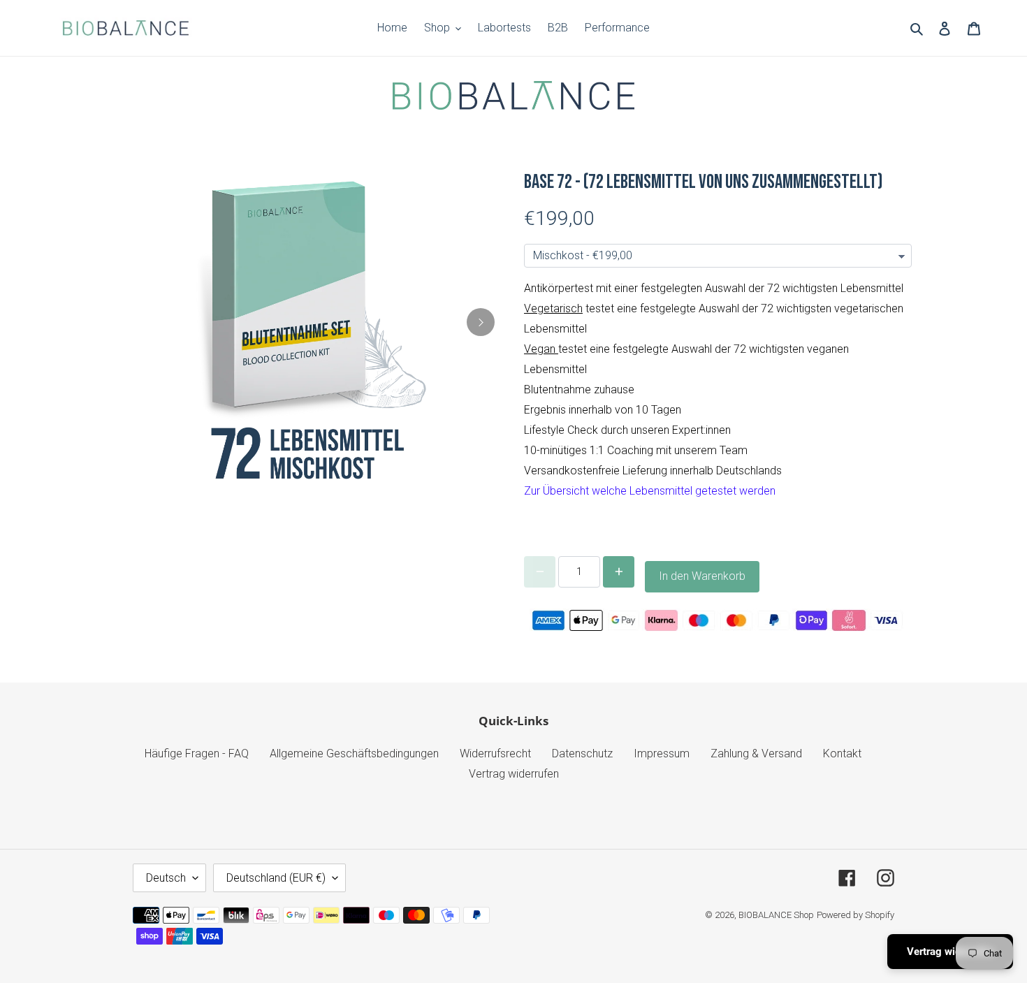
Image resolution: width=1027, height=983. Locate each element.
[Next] (481, 322)
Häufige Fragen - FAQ (197, 753)
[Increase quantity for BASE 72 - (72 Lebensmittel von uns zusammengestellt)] (618, 572)
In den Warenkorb (702, 576)
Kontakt (842, 753)
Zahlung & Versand (756, 753)
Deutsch (166, 877)
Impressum (662, 753)
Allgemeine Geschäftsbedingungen (354, 753)
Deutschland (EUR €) (276, 877)
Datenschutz (582, 753)
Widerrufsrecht (495, 753)
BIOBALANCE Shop (776, 915)
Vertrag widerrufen (514, 773)
